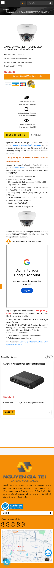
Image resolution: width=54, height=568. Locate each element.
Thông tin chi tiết (16, 135)
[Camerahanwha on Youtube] (18, 524)
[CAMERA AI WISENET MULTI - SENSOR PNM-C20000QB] (27, 381)
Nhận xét (36, 135)
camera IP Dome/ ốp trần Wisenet (26, 145)
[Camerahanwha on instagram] (13, 524)
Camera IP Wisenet (20, 168)
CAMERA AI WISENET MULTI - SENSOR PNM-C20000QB (24, 364)
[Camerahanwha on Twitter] (8, 524)
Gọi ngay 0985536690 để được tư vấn (27, 76)
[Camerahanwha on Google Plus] (23, 524)
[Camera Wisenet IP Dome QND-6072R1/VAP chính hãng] (27, 33)
